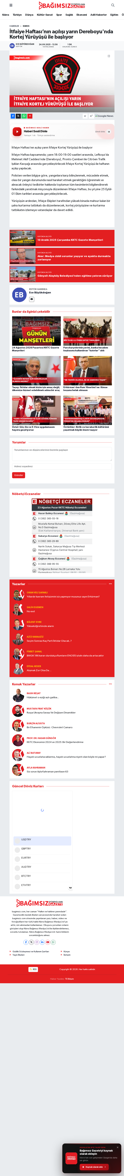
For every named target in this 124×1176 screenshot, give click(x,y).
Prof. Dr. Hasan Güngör (41, 738)
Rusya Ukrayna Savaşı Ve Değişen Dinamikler (51, 712)
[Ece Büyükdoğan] (19, 294)
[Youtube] (47, 942)
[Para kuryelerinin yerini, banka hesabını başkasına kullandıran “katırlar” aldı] (87, 331)
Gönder (18, 475)
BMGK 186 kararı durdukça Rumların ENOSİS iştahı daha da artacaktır (65, 655)
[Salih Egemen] (18, 609)
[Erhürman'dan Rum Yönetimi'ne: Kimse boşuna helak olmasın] (87, 370)
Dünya (29, 15)
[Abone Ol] (104, 116)
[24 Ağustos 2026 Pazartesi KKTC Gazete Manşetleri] (36, 331)
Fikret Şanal (34, 651)
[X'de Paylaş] (18, 116)
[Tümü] (110, 584)
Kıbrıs (5, 15)
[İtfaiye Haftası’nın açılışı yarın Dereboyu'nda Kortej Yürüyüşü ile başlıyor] (62, 81)
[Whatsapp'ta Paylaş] (24, 116)
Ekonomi (82, 15)
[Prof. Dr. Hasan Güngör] (18, 740)
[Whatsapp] (53, 942)
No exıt (31, 611)
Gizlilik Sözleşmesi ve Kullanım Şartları (31, 951)
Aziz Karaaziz (35, 637)
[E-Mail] (31, 299)
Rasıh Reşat (34, 693)
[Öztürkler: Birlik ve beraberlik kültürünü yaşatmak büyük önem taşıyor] (87, 410)
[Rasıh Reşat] (18, 695)
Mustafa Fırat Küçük (39, 709)
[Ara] (112, 6)
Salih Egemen (35, 607)
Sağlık (69, 15)
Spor (59, 15)
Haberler (14, 26)
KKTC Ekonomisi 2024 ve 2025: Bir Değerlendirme (55, 742)
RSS (35, 969)
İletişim (67, 955)
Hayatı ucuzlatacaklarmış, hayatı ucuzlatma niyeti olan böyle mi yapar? (66, 757)
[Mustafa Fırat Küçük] (18, 710)
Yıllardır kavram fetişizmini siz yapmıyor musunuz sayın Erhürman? (63, 596)
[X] (31, 942)
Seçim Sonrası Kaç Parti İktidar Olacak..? (49, 641)
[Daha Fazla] (29, 116)
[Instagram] (36, 942)
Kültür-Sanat (45, 15)
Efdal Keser (34, 666)
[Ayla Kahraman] (18, 769)
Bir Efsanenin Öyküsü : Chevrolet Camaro (49, 727)
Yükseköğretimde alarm (40, 626)
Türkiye (17, 15)
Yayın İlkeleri (18, 955)
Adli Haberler (98, 15)
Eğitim (114, 15)
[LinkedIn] (42, 942)
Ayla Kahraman (36, 768)
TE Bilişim (69, 979)
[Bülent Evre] (18, 624)
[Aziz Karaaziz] (18, 639)
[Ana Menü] (11, 5)
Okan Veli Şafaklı (37, 592)
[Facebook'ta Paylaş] (13, 116)
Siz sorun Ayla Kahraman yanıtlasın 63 (47, 771)
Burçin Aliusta (36, 723)
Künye (67, 951)
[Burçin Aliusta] (18, 725)
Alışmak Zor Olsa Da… (39, 670)
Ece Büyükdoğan (40, 292)
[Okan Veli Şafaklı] (18, 594)
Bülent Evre (34, 622)
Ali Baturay (34, 753)
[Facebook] (25, 942)
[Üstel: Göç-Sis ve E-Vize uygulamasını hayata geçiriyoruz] (36, 410)
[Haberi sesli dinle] (17, 131)
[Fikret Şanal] (18, 653)
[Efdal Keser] (18, 668)
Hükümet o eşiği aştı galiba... (43, 697)
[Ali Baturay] (18, 755)
